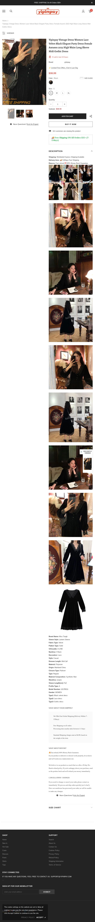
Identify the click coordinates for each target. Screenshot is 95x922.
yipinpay (67, 62)
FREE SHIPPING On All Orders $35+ (47, 3)
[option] (24, 72)
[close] (92, 3)
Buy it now (70, 124)
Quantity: (52, 100)
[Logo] (47, 11)
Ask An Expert (32, 124)
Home (4, 21)
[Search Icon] (11, 11)
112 (54, 131)
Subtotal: (52, 109)
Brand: (51, 62)
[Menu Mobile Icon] (3, 11)
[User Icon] (83, 11)
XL (69, 93)
